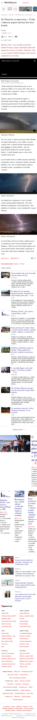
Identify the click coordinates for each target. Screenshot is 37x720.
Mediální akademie (8, 708)
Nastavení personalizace (24, 710)
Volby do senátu (6, 624)
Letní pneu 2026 (24, 653)
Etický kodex (19, 708)
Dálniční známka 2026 (26, 656)
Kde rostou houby (12, 674)
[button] (34, 61)
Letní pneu (30, 693)
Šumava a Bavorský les (9, 658)
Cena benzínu (24, 674)
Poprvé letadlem (6, 656)
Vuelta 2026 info (24, 613)
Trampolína (10, 684)
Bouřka (16, 264)
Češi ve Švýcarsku (7, 661)
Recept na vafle (24, 644)
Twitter (13, 706)
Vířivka (30, 687)
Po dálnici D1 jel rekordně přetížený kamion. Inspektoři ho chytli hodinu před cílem (22, 293)
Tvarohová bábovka (25, 641)
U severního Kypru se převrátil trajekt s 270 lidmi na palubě (21, 369)
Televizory (17, 696)
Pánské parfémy (18, 699)
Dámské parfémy (20, 693)
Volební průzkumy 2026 (9, 616)
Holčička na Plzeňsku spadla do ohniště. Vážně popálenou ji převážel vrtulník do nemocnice (22, 350)
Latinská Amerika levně (8, 664)
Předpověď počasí (27, 671)
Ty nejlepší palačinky (26, 633)
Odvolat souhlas (10, 710)
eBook (5, 37)
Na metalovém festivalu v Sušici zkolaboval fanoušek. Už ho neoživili (22, 410)
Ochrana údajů (28, 708)
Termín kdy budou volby (9, 621)
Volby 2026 (5, 613)
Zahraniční (14, 374)
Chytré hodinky (26, 696)
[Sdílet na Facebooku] (32, 258)
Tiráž (30, 706)
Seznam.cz (26, 2)
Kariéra (25, 706)
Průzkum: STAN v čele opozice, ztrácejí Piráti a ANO (22, 312)
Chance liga (5, 633)
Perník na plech (24, 646)
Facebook (6, 706)
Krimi (12, 298)
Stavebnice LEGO (8, 693)
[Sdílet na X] (35, 258)
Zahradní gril (23, 687)
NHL (3, 646)
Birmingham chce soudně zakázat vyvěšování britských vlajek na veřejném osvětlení (19, 507)
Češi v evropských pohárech (17, 677)
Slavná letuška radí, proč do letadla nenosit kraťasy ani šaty (23, 274)
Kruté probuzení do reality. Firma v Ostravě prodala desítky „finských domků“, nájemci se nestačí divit (23, 330)
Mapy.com (17, 671)
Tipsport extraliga (7, 638)
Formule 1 (5, 644)
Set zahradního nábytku (10, 687)
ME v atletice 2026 (7, 641)
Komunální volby (6, 626)
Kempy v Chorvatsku (8, 653)
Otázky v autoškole (25, 664)
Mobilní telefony (25, 690)
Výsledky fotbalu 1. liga (8, 636)
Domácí (13, 316)
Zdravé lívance (24, 638)
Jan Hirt (22, 618)
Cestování (14, 277)
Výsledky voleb (6, 618)
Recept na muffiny (25, 636)
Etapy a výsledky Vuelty (27, 616)
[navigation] (2, 2)
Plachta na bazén (25, 681)
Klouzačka (26, 684)
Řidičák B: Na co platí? (26, 661)
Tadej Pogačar (24, 621)
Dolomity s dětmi (6, 666)
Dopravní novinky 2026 (26, 658)
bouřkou (7, 147)
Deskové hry (9, 696)
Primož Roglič (24, 624)
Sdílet (12, 37)
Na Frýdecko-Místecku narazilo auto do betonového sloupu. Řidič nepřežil (22, 390)
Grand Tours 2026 (25, 626)
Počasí (22, 264)
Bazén (16, 681)
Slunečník (18, 684)
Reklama (19, 706)
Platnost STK (23, 666)
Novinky (3, 30)
